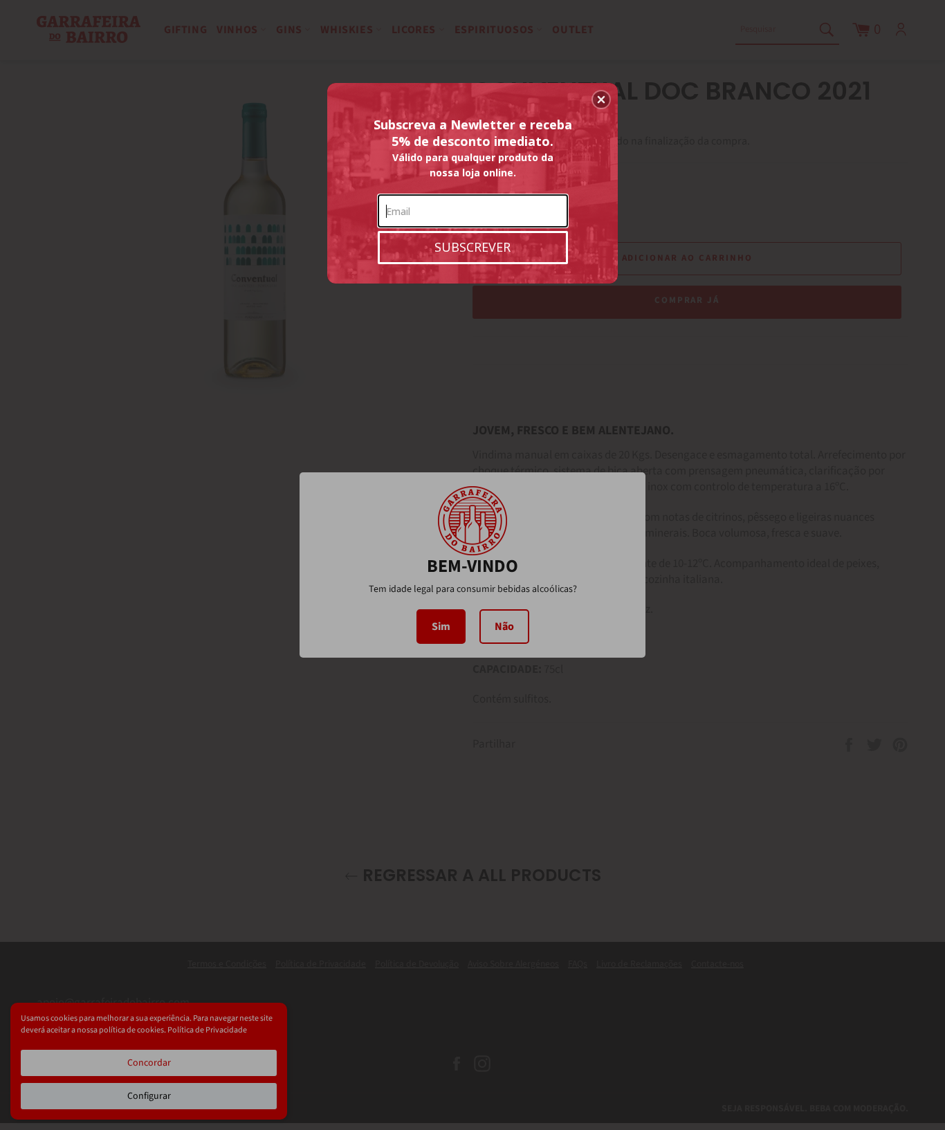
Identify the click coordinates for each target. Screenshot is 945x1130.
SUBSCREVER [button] (472, 247)
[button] (601, 99)
